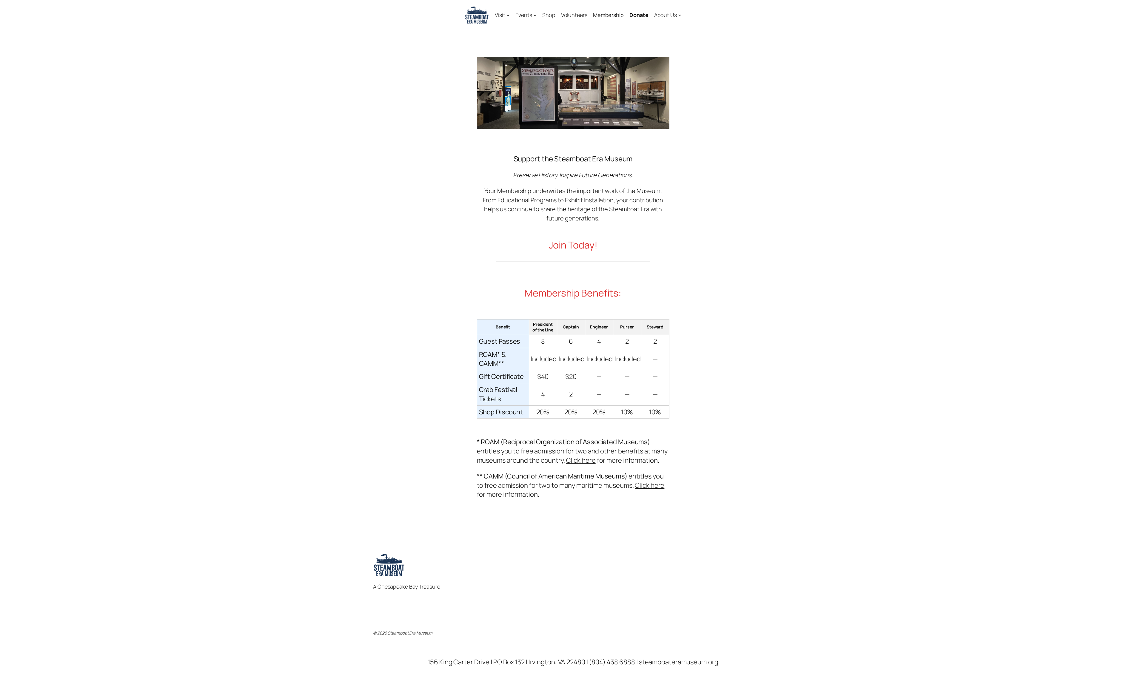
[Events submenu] (535, 15)
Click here (581, 460)
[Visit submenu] (508, 15)
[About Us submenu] (679, 15)
